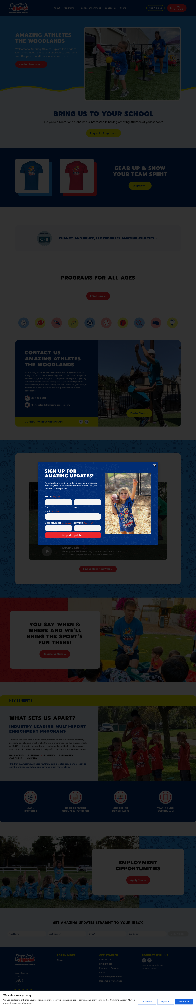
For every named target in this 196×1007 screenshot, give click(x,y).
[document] (98, 503)
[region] (98, 999)
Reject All (165, 1001)
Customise (147, 1001)
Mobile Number (58, 523)
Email (52, 511)
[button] (154, 466)
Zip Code (83, 523)
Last (76, 507)
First (47, 507)
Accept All (184, 1001)
